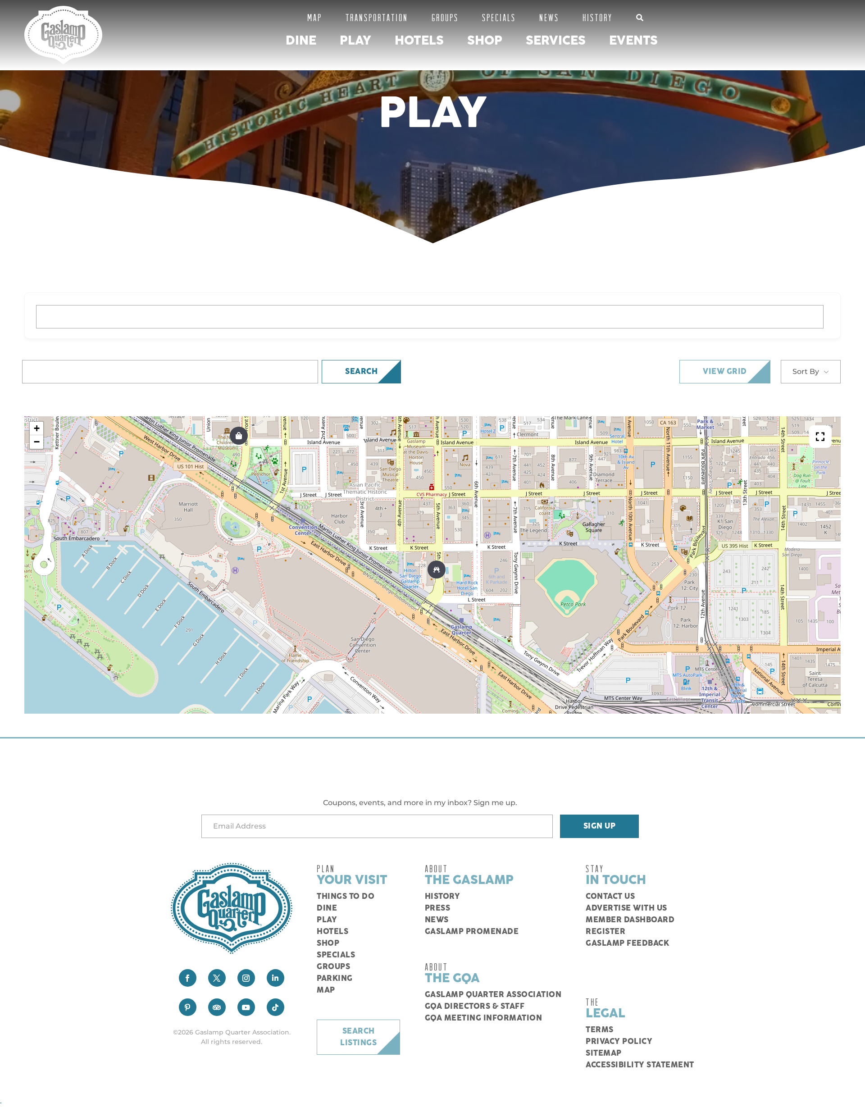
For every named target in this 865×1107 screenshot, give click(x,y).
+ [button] (37, 428)
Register (605, 931)
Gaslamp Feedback (627, 943)
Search (361, 371)
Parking (335, 978)
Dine (301, 41)
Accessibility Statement (640, 1065)
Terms (600, 1030)
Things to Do (345, 896)
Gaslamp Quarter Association (493, 994)
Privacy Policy (619, 1041)
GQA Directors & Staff (475, 1006)
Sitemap (604, 1053)
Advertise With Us (626, 908)
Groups (445, 17)
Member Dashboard (630, 920)
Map (314, 17)
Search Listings (358, 1037)
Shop (484, 41)
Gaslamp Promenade (472, 931)
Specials (499, 17)
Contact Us (610, 896)
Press (438, 908)
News (549, 17)
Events (633, 41)
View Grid (725, 371)
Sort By (805, 371)
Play (355, 41)
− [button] (37, 441)
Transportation (377, 17)
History (598, 17)
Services (556, 41)
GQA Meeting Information (483, 1018)
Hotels (419, 41)
